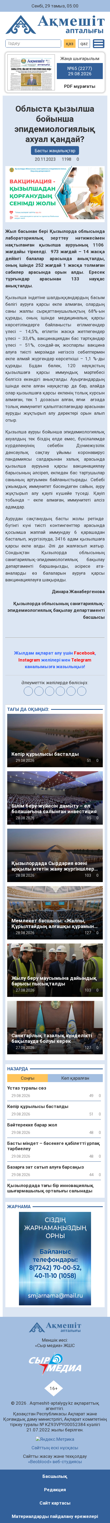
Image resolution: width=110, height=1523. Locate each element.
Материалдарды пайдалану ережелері (55, 1516)
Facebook (84, 653)
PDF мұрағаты (79, 86)
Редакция (55, 1489)
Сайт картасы (55, 1503)
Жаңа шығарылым (79, 66)
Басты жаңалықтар (55, 150)
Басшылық (54, 1476)
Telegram (81, 660)
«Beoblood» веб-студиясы (55, 1461)
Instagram (29, 660)
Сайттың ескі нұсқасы (55, 1447)
